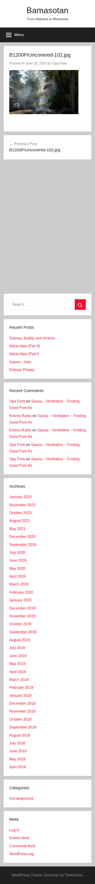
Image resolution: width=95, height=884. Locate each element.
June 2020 (18, 560)
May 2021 (17, 529)
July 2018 (17, 743)
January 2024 (20, 497)
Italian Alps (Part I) (24, 354)
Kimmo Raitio (20, 416)
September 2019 (22, 632)
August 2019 (19, 640)
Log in (14, 830)
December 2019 (22, 608)
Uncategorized (21, 798)
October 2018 (20, 719)
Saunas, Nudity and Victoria (32, 338)
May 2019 (17, 664)
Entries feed (19, 838)
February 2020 (21, 592)
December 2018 (22, 703)
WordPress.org (21, 854)
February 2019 (21, 687)
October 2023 (20, 513)
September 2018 (22, 727)
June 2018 (18, 751)
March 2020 (19, 584)
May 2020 (17, 568)
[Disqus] (47, 227)
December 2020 (22, 537)
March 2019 (19, 680)
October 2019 (20, 624)
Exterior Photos (21, 370)
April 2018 (17, 767)
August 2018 (19, 735)
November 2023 (22, 505)
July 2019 (17, 648)
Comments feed (22, 846)
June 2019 (18, 656)
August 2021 (19, 521)
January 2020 (20, 600)
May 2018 (17, 759)
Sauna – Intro (20, 362)
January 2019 (20, 696)
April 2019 (17, 672)
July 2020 (17, 553)
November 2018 (22, 711)
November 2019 (22, 616)
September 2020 (22, 545)
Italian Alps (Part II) (24, 346)
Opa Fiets (59, 63)
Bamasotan (47, 10)
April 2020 (17, 576)
